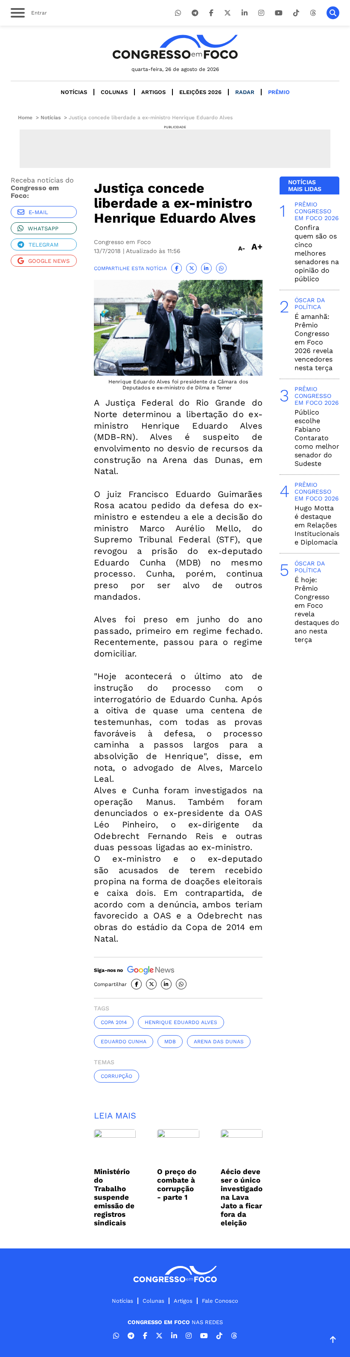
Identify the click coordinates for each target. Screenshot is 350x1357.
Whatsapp (43, 228)
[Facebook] (211, 13)
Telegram (43, 244)
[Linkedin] (245, 13)
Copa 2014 (114, 1022)
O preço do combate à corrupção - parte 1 (176, 1184)
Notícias (74, 92)
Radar (244, 92)
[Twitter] (227, 13)
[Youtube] (279, 13)
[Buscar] (333, 12)
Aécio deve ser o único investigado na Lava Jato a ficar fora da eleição (241, 1197)
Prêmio (279, 92)
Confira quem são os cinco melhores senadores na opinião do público (317, 253)
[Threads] (313, 13)
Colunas (114, 92)
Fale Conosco (220, 1301)
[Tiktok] (296, 13)
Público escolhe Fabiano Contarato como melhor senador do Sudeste (317, 438)
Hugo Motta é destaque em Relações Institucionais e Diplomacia (317, 525)
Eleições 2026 (200, 92)
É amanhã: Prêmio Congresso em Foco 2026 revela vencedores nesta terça (314, 342)
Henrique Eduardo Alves (181, 1022)
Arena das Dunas (219, 1042)
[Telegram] (195, 13)
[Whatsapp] (178, 13)
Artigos (153, 92)
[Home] (175, 46)
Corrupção (116, 1076)
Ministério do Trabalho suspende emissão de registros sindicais (114, 1197)
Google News (49, 261)
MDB (170, 1042)
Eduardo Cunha (123, 1042)
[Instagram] (261, 13)
